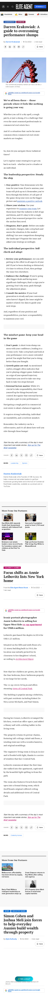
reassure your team (28, 208)
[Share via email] (19, 47)
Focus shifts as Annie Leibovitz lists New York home (24, 576)
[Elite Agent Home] (24, 6)
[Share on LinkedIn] (10, 47)
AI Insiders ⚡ (40, 6)
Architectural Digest (24, 659)
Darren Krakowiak (13, 42)
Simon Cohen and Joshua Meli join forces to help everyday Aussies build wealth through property (23, 924)
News (7, 911)
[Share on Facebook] (5, 47)
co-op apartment (32, 624)
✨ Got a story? (24, 979)
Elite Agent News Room (19, 588)
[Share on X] (14, 47)
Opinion (20, 22)
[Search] (12, 6)
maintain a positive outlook (29, 201)
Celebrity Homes (12, 568)
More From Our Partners (14, 510)
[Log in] (3, 6)
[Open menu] (8, 6)
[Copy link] (23, 47)
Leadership (10, 22)
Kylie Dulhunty (11, 939)
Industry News (19, 911)
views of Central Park (22, 688)
